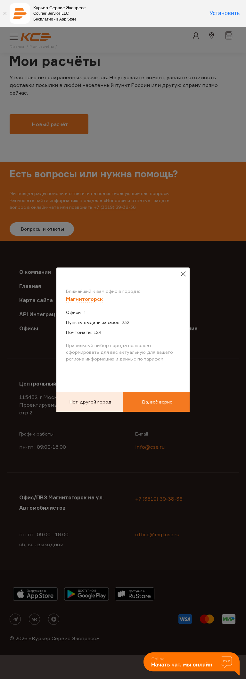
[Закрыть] (5, 13)
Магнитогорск (84, 299)
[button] (192, 664)
